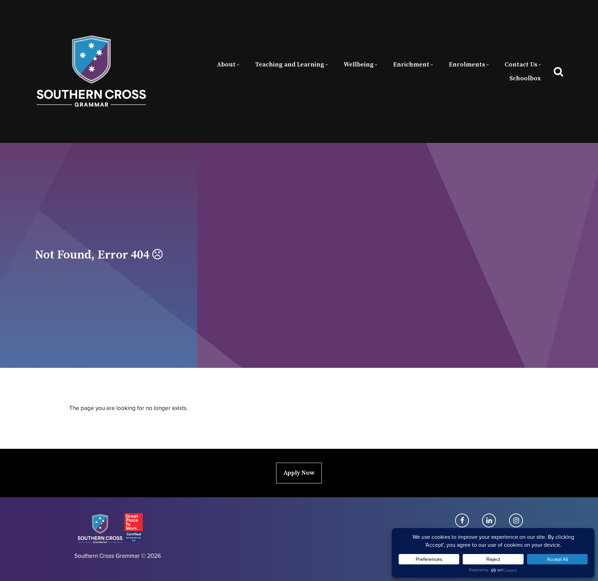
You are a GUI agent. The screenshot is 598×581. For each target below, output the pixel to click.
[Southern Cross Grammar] (91, 71)
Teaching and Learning (289, 65)
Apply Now (299, 473)
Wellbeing (359, 65)
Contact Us (521, 65)
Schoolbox (525, 78)
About (226, 65)
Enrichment (411, 65)
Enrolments (467, 65)
